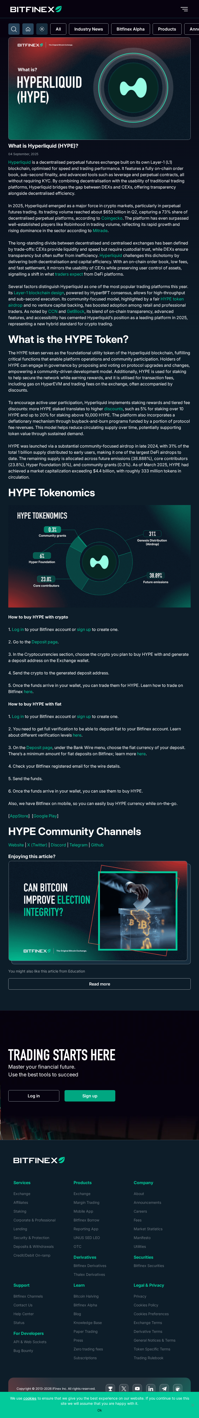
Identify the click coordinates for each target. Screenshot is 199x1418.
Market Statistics (148, 1229)
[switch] (42, 29)
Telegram (78, 844)
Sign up (98, 1097)
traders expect (69, 274)
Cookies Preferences (151, 1314)
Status (18, 1322)
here (28, 691)
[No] (192, 1405)
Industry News (88, 29)
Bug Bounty (23, 1350)
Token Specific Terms (152, 1349)
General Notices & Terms (154, 1340)
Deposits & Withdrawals (33, 1246)
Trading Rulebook (149, 1358)
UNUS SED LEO (87, 1237)
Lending (20, 1229)
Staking (19, 1211)
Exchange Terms (148, 1322)
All (58, 29)
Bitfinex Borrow (86, 1220)
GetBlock (75, 311)
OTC (77, 1246)
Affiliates (20, 1202)
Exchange (21, 1193)
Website (16, 844)
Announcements (147, 1202)
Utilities (140, 1246)
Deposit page (45, 641)
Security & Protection (31, 1237)
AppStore (19, 815)
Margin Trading (87, 1202)
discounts (113, 408)
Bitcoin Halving (86, 1296)
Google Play (45, 815)
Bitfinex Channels (28, 1296)
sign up (84, 629)
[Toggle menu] (184, 9)
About (139, 1193)
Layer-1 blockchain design (38, 292)
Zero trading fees (88, 1349)
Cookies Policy (146, 1305)
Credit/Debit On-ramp (32, 1255)
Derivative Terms (148, 1331)
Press (78, 1340)
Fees (137, 1220)
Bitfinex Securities (149, 1265)
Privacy (140, 1296)
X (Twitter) (37, 844)
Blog (77, 1314)
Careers (140, 1211)
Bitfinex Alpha (131, 29)
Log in (18, 629)
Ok (99, 1410)
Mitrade (100, 230)
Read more (99, 984)
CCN (52, 311)
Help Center (23, 1314)
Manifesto (142, 1237)
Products (167, 29)
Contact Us (22, 1305)
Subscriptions (85, 1358)
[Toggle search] (14, 29)
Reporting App (86, 1229)
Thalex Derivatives (89, 1274)
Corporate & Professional (34, 1220)
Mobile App (83, 1211)
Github (97, 844)
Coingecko (112, 218)
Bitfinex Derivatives (90, 1265)
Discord (58, 844)
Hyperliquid (19, 162)
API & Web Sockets (29, 1342)
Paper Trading (86, 1331)
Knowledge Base (88, 1322)
